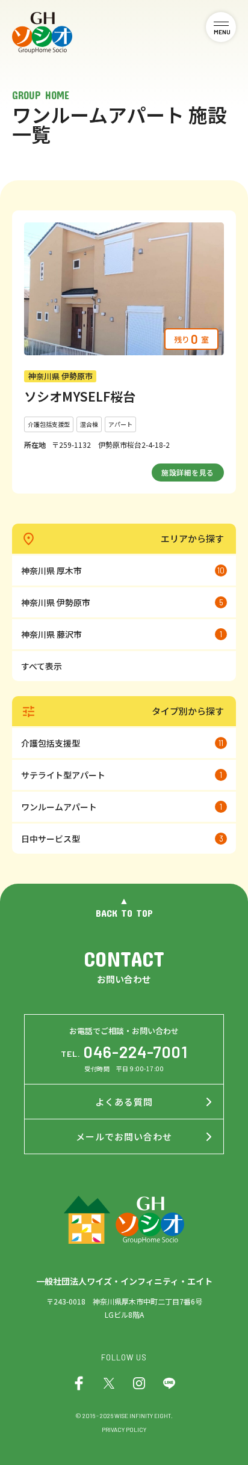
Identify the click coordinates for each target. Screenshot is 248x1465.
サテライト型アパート (121, 775)
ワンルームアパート (121, 807)
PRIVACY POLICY (124, 1429)
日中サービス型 (122, 839)
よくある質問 (124, 1101)
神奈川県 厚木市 (123, 570)
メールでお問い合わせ (124, 1136)
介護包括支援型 (122, 743)
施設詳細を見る (187, 472)
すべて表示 (41, 666)
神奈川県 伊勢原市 (122, 602)
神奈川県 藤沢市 (121, 634)
